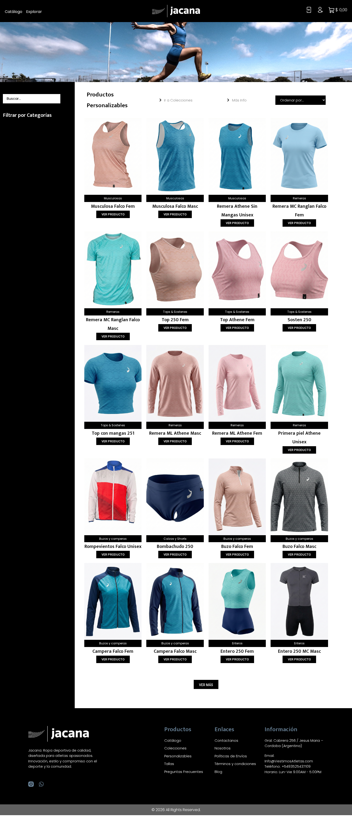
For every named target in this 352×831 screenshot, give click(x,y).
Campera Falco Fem (112, 651)
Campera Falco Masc (175, 651)
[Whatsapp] (41, 784)
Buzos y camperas (113, 539)
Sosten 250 (299, 320)
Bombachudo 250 (175, 546)
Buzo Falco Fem (237, 546)
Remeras (299, 198)
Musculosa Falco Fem (113, 206)
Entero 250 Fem (237, 651)
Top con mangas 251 (113, 433)
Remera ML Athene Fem (237, 433)
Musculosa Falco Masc (175, 206)
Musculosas (113, 198)
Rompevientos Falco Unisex (113, 546)
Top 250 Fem (175, 320)
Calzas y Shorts (175, 539)
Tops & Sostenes (175, 312)
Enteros (237, 643)
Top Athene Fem (237, 320)
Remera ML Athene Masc (175, 433)
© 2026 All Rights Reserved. (176, 810)
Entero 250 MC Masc (299, 651)
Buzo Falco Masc (299, 546)
